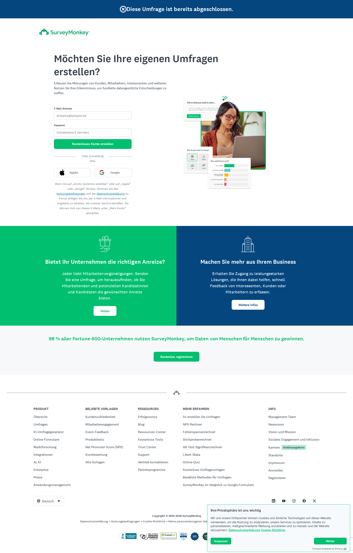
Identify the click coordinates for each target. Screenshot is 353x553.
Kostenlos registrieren (176, 357)
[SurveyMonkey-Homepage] (64, 32)
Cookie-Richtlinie (273, 530)
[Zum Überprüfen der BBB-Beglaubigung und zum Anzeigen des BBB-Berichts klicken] (128, 538)
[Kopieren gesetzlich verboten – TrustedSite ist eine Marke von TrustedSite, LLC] (168, 538)
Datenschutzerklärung (244, 530)
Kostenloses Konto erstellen (92, 144)
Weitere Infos (248, 305)
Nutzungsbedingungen (71, 194)
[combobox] (49, 501)
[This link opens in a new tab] (273, 501)
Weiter (105, 311)
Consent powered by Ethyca (327, 548)
